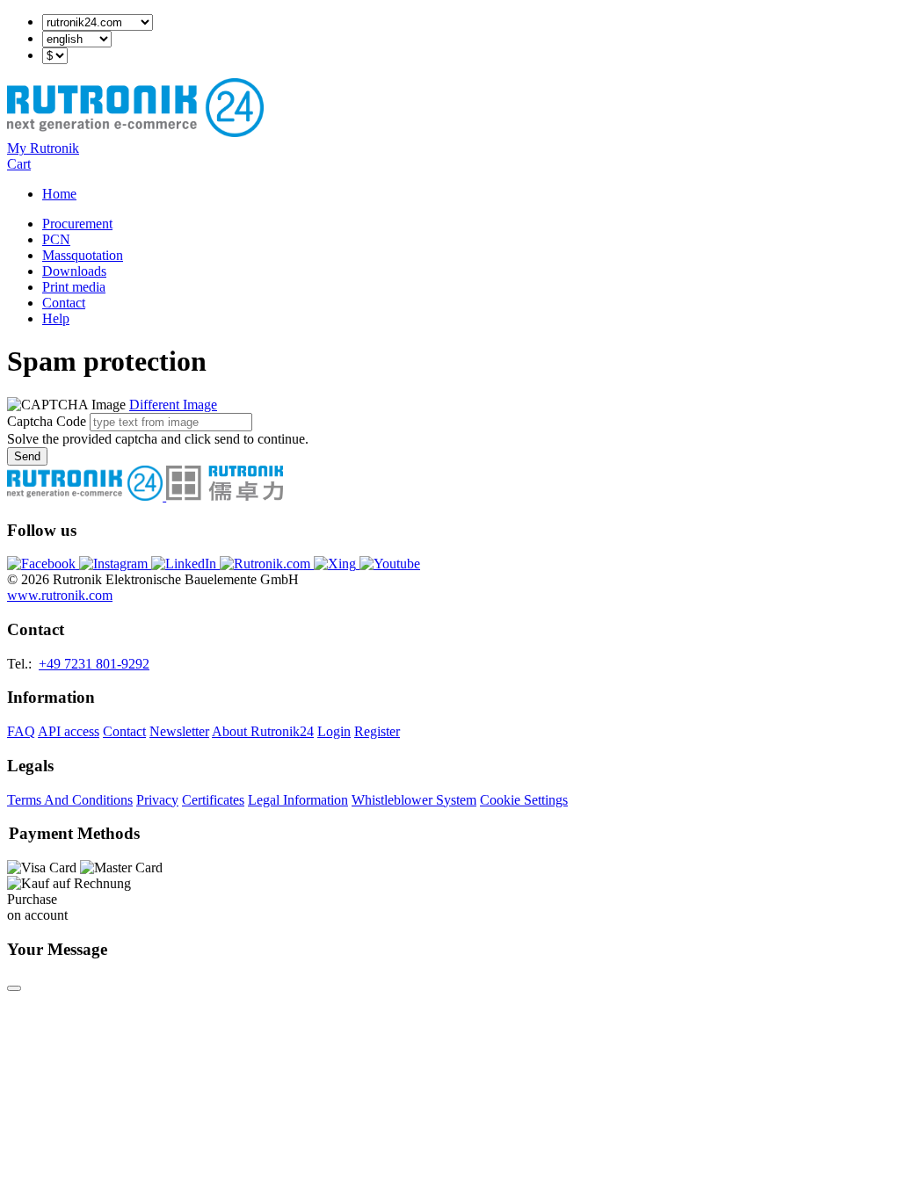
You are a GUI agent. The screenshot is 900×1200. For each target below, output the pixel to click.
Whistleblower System (414, 799)
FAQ (21, 731)
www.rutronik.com (59, 595)
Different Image (173, 404)
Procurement (77, 223)
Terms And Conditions (70, 799)
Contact (63, 302)
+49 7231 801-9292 (94, 663)
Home (59, 193)
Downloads (74, 271)
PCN (56, 239)
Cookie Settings (524, 799)
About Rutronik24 (263, 731)
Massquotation (82, 255)
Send (27, 456)
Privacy (157, 799)
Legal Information (298, 799)
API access (68, 731)
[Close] (14, 988)
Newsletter (179, 731)
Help (55, 318)
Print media (73, 286)
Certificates (213, 799)
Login (334, 731)
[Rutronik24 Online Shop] (135, 132)
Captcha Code (46, 421)
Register (377, 731)
